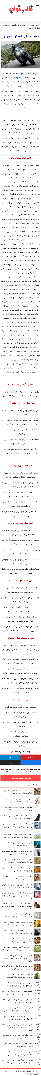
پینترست (30, 757)
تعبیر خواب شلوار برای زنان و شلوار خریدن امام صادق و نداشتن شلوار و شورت (17, 886)
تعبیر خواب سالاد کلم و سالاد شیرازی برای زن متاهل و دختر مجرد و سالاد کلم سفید (17, 976)
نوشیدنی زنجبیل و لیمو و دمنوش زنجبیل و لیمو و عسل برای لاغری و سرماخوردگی (17, 923)
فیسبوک (30, 763)
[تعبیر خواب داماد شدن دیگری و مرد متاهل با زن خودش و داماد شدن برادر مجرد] (37, 855)
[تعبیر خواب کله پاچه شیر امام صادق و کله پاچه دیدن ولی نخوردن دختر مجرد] (37, 943)
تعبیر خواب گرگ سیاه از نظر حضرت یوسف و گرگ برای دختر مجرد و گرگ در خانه (17, 932)
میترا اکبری (25, 769)
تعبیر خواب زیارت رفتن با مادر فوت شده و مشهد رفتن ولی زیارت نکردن (17, 1001)
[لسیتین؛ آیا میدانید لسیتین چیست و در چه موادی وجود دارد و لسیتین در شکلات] (37, 811)
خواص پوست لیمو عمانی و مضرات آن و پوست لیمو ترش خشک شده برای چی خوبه (17, 835)
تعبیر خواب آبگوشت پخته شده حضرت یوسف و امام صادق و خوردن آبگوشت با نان (17, 1053)
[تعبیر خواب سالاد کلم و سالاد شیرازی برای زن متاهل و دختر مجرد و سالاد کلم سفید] (37, 979)
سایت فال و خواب (19, 77)
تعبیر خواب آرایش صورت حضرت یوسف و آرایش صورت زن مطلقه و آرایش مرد (17, 800)
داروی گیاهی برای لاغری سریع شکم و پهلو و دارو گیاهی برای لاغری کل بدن (17, 792)
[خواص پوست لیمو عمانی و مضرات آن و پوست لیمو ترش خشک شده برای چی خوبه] (37, 839)
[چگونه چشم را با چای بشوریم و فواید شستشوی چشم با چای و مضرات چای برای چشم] (37, 908)
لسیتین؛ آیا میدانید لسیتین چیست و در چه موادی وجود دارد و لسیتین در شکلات (17, 808)
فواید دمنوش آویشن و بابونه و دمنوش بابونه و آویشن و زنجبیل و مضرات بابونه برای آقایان (17, 948)
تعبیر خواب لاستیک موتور (30, 73)
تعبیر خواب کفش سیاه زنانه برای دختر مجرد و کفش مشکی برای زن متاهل (17, 1036)
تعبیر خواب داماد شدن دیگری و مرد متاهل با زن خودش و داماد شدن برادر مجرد (17, 852)
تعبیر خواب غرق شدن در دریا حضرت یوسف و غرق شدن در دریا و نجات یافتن (17, 844)
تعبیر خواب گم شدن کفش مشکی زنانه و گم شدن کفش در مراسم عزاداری (17, 817)
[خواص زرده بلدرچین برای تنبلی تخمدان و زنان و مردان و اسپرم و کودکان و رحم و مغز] (37, 880)
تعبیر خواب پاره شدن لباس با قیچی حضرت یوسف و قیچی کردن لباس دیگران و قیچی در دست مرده (17, 827)
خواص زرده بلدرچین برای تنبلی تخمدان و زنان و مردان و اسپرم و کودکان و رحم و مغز (17, 877)
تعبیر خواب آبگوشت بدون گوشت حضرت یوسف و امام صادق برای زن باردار (17, 869)
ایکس (10, 763)
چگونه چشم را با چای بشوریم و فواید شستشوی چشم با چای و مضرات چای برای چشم (17, 906)
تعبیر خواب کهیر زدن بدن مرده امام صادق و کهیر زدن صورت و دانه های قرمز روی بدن (17, 915)
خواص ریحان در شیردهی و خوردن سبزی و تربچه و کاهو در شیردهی (17, 1045)
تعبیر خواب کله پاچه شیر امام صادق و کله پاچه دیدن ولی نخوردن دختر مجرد (17, 940)
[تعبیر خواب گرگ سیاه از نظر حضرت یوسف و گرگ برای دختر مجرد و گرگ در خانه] (37, 935)
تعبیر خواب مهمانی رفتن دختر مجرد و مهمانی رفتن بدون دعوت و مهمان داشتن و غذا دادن (17, 958)
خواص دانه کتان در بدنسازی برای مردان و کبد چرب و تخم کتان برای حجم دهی (17, 861)
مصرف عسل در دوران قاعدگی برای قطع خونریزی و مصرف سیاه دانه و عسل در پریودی (17, 992)
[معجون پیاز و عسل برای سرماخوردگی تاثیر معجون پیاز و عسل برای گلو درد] (37, 970)
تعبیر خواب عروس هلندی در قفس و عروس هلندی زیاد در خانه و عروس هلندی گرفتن (17, 1009)
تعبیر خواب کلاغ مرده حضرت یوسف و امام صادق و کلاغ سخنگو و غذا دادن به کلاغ (17, 1061)
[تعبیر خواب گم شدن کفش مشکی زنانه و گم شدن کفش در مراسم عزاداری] (37, 820)
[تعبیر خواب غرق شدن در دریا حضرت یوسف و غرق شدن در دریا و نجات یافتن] (37, 847)
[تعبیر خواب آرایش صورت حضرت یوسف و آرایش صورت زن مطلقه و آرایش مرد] (37, 803)
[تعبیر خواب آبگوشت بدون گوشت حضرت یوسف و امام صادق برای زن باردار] (37, 872)
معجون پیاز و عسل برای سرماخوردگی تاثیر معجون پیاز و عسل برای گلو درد (17, 967)
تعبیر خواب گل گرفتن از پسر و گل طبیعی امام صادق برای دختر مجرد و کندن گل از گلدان (17, 896)
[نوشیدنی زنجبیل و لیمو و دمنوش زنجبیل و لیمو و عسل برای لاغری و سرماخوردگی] (37, 926)
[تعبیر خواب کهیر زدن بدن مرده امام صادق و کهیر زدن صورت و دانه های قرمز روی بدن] (37, 918)
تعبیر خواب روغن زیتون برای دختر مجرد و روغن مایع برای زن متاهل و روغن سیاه (17, 984)
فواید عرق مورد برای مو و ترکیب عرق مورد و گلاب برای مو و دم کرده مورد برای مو (17, 1017)
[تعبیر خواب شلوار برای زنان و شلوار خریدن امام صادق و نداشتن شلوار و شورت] (37, 889)
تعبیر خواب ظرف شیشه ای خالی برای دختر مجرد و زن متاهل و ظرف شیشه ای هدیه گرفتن (17, 1027)
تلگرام (10, 757)
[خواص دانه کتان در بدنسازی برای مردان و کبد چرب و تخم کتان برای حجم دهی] (37, 864)
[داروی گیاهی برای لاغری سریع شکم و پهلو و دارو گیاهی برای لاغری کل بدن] (37, 795)
